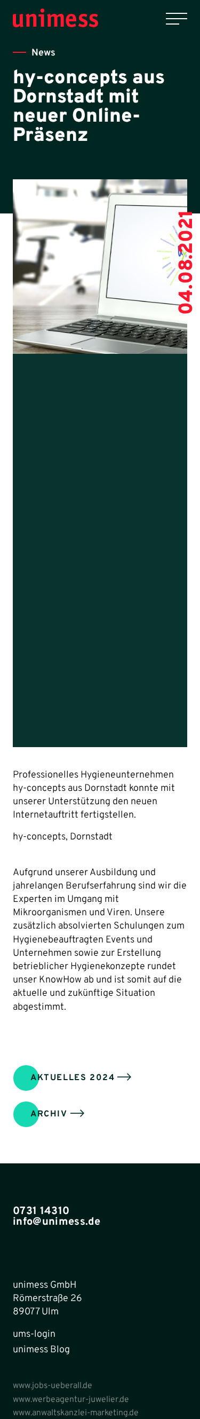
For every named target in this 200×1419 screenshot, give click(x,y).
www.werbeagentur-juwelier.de (71, 1399)
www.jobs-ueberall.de (52, 1386)
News (43, 53)
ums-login (34, 1334)
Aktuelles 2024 (72, 1078)
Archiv (49, 1114)
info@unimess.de (57, 1222)
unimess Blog (41, 1350)
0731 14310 (41, 1211)
